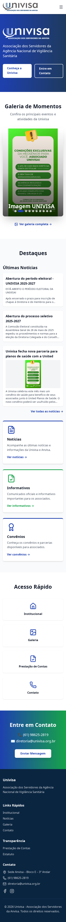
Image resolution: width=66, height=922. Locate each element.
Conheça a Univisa (14, 70)
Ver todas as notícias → (47, 411)
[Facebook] (5, 891)
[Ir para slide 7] (40, 211)
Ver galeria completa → (35, 224)
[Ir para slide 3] (26, 211)
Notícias (8, 818)
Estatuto (8, 854)
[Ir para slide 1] (15, 211)
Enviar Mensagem (33, 753)
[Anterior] (10, 172)
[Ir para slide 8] (44, 211)
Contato (8, 830)
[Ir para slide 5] (33, 211)
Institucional (11, 813)
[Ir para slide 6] (37, 211)
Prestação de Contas (16, 848)
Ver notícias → (17, 457)
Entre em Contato (45, 71)
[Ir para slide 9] (47, 211)
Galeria (7, 824)
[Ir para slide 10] (51, 211)
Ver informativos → (20, 506)
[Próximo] (56, 172)
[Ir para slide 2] (21, 211)
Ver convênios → (18, 554)
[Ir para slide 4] (30, 211)
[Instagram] (12, 891)
